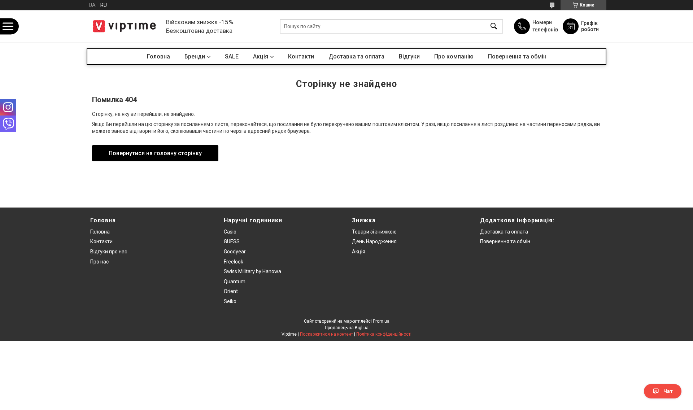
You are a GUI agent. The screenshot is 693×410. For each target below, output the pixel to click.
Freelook (233, 262)
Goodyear (235, 251)
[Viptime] (124, 26)
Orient (231, 291)
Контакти (301, 56)
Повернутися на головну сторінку (155, 153)
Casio (230, 232)
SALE (232, 56)
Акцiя (260, 56)
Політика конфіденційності (383, 334)
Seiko (230, 301)
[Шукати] (493, 26)
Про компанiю (454, 56)
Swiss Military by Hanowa (252, 271)
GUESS (232, 241)
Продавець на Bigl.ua (347, 327)
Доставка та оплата (356, 56)
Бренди (194, 56)
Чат (668, 391)
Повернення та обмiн (505, 241)
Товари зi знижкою (374, 232)
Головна (158, 56)
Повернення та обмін (517, 56)
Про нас (99, 262)
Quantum (234, 281)
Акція (358, 251)
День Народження (374, 241)
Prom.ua (381, 321)
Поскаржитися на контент (326, 334)
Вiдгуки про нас (108, 251)
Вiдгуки (409, 56)
